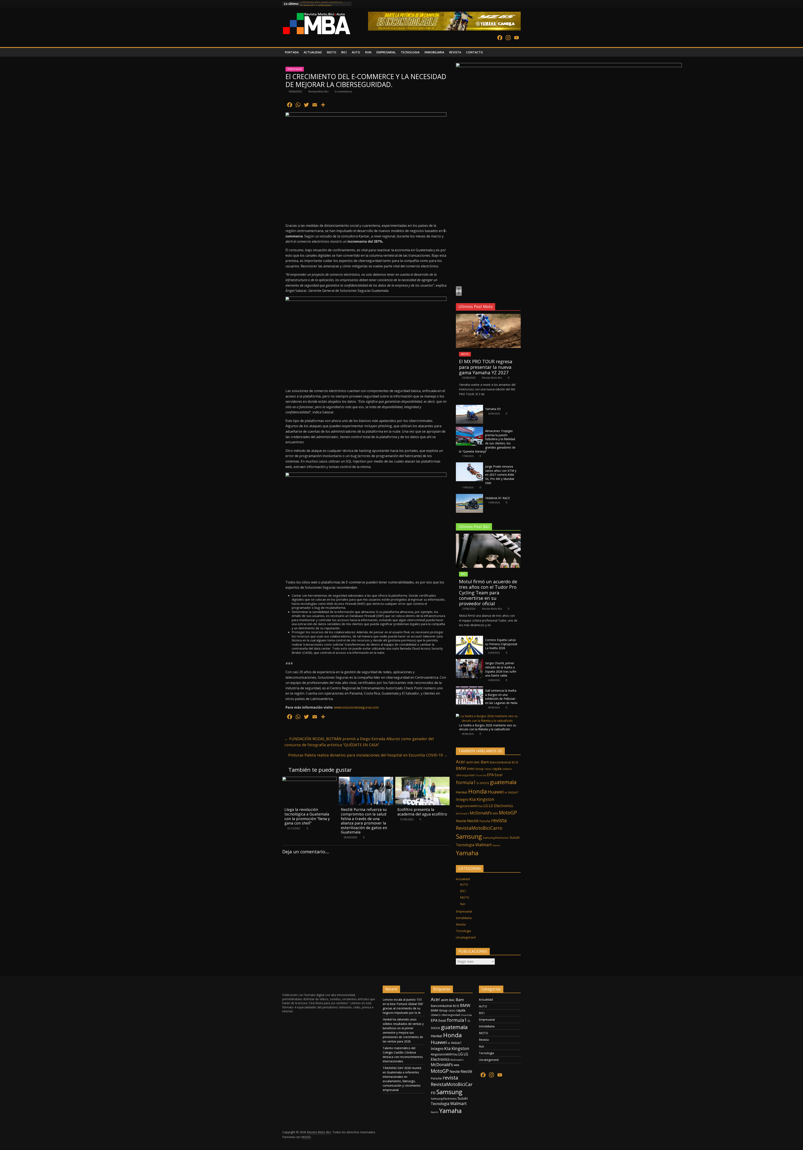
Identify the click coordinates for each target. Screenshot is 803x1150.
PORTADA (292, 52)
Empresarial (295, 69)
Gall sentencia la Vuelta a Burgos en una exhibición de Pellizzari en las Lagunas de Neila (501, 696)
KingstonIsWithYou (469, 806)
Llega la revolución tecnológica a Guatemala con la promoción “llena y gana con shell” (307, 816)
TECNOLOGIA (410, 52)
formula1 (466, 782)
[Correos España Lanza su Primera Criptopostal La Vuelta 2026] (469, 638)
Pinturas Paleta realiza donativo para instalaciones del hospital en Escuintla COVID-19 (368, 755)
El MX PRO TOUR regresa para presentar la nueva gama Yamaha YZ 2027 (485, 367)
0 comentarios (343, 91)
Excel (498, 775)
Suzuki (515, 837)
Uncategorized (466, 937)
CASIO (488, 769)
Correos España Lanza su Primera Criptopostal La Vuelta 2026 (501, 644)
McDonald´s (462, 813)
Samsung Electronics (496, 838)
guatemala (503, 782)
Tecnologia (465, 844)
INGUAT (513, 792)
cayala (496, 768)
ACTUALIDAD (313, 52)
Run (462, 904)
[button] (459, 289)
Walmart (483, 844)
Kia (472, 799)
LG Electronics (501, 805)
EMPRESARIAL (386, 52)
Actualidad (463, 879)
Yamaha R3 (493, 409)
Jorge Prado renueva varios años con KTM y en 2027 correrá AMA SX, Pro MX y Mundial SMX (500, 474)
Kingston (485, 799)
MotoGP (508, 812)
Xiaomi (496, 845)
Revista (461, 924)
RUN (368, 52)
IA (506, 792)
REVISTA (455, 52)
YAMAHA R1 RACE (497, 498)
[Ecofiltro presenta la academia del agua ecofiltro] (422, 779)
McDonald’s (481, 813)
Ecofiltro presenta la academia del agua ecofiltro (422, 812)
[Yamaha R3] (469, 407)
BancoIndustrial (500, 762)
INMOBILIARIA (434, 52)
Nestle (461, 821)
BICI (344, 52)
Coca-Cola (480, 775)
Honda (477, 791)
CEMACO (507, 769)
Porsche (484, 821)
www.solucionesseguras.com (356, 707)
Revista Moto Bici (318, 91)
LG (485, 805)
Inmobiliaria (464, 918)
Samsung (469, 836)
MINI (495, 813)
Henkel (461, 792)
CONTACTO (474, 52)
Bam (485, 761)
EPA (490, 774)
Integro (462, 799)
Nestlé (472, 820)
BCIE (515, 762)
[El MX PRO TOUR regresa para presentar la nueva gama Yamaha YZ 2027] (488, 316)
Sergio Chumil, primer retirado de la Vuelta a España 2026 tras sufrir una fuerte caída (500, 669)
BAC (477, 762)
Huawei (496, 792)
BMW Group (475, 769)
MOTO (331, 52)
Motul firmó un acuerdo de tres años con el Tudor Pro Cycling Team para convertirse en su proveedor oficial (488, 592)
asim (469, 762)
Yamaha (467, 853)
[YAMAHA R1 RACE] (469, 496)
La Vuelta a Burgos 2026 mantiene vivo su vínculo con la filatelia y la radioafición (487, 727)
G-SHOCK (483, 783)
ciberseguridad (465, 775)
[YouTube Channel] (516, 38)
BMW (461, 768)
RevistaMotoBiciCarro (479, 828)
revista (499, 820)
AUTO (356, 52)
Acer (460, 762)
